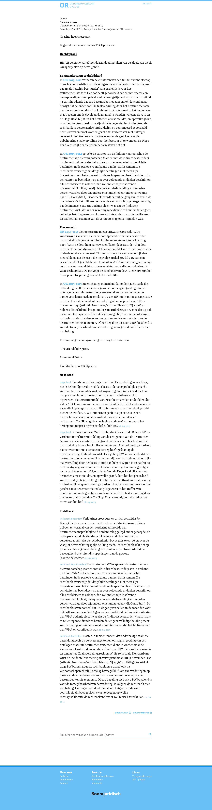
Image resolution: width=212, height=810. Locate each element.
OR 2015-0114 (72, 153)
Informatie (97, 783)
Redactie (64, 776)
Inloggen (147, 4)
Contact (64, 783)
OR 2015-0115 (72, 284)
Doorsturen (122, 712)
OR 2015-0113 (69, 232)
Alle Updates (138, 779)
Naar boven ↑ (201, 805)
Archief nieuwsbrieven (103, 776)
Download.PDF (141, 712)
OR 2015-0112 (72, 80)
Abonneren (97, 779)
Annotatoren (66, 779)
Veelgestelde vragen (142, 776)
